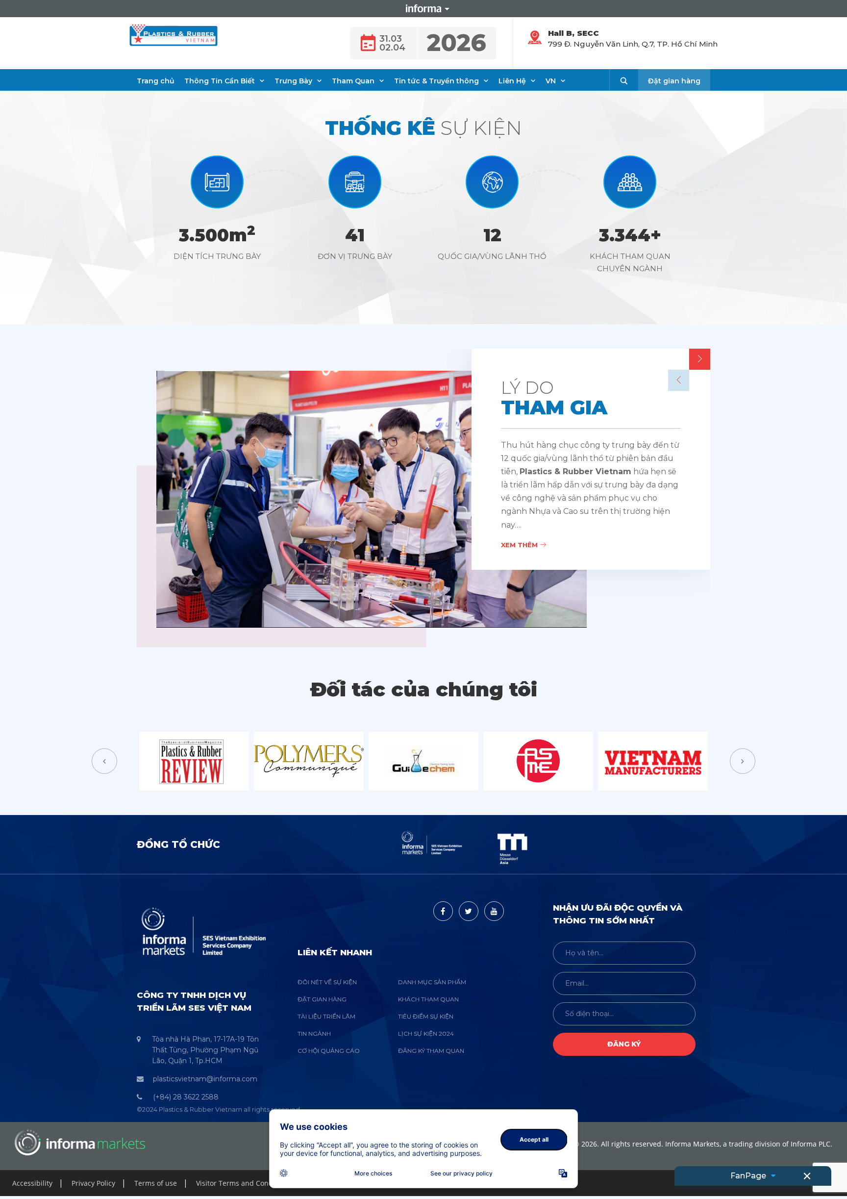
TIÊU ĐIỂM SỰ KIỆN (425, 1016)
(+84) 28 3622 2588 (186, 1097)
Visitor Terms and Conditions (243, 1183)
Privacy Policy (93, 1183)
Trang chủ (155, 81)
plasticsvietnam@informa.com (205, 1078)
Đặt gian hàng (674, 81)
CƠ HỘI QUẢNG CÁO (329, 1050)
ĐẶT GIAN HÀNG (322, 999)
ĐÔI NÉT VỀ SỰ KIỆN (327, 982)
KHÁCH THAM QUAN (428, 999)
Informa (423, 8)
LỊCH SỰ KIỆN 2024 (426, 1033)
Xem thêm (520, 545)
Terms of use (155, 1183)
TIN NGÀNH (314, 1033)
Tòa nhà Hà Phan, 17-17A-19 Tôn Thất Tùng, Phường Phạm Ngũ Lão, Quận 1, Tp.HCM (205, 1050)
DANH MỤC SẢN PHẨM (432, 982)
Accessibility (32, 1183)
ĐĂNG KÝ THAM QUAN (431, 1050)
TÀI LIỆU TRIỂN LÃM (326, 1016)
